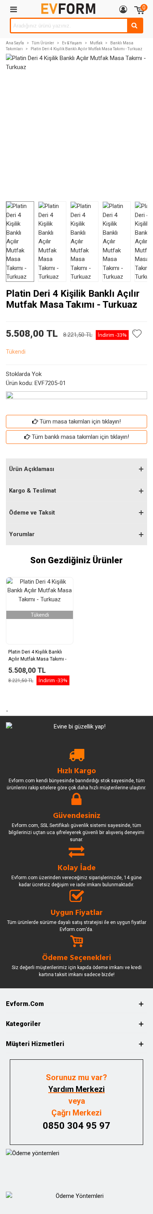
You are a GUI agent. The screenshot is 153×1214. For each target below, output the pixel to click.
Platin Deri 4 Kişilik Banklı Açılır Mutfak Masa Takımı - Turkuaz (37, 659)
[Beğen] (137, 334)
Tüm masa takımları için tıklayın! (80, 421)
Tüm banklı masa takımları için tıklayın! (80, 436)
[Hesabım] (123, 9)
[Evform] (68, 9)
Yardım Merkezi (76, 1089)
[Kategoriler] (13, 9)
